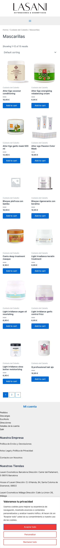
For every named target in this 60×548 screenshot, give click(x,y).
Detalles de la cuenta (9, 426)
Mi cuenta (30, 406)
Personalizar (30, 534)
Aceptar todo (30, 527)
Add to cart (11, 105)
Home (5, 30)
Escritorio (4, 419)
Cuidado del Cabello (19, 30)
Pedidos (4, 412)
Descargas (5, 416)
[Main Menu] (30, 21)
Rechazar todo (30, 542)
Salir (2, 429)
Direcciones (5, 422)
